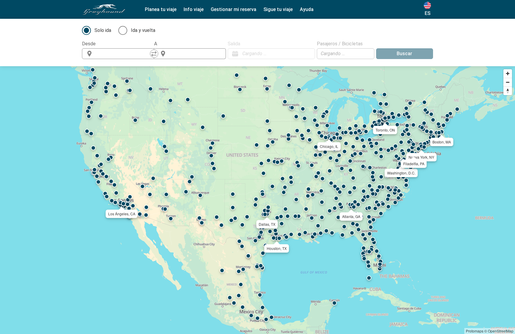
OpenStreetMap (501, 330)
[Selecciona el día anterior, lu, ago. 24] (298, 53)
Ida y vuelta (143, 30)
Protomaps (474, 330)
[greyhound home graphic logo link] (104, 9)
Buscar (404, 53)
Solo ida (102, 30)
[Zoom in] (507, 73)
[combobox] (123, 53)
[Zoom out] (507, 82)
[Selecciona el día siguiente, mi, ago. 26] (307, 53)
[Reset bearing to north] (507, 90)
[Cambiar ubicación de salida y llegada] (154, 54)
